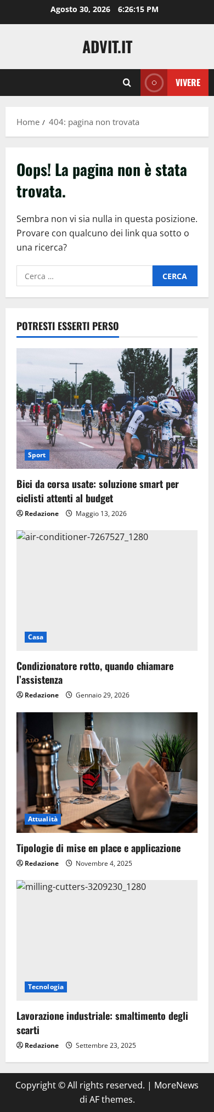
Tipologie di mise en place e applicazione (98, 848)
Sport (37, 454)
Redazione (42, 513)
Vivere (188, 82)
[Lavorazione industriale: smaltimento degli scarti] (107, 940)
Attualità (43, 819)
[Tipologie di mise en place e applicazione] (107, 772)
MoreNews (176, 1085)
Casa (35, 637)
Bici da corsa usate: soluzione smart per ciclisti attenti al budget (97, 490)
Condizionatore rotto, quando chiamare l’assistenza (94, 673)
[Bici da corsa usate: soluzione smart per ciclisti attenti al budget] (107, 408)
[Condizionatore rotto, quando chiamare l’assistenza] (107, 590)
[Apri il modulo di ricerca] (127, 82)
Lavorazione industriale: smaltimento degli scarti (102, 1022)
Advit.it (107, 46)
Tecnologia (46, 986)
